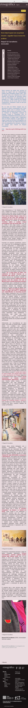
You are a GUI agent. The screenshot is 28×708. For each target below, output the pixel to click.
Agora (17, 4)
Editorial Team (7, 674)
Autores (5, 675)
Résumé (9, 50)
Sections (6, 686)
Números (6, 679)
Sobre (5, 673)
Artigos (5, 685)
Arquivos (23, 10)
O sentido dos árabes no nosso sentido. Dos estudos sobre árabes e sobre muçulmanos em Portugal (14, 373)
